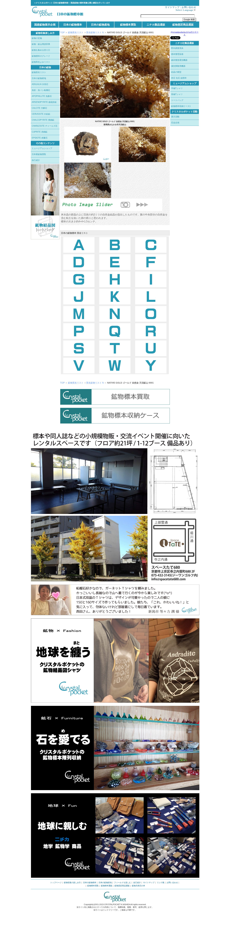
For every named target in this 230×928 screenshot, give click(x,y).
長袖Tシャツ (177, 94)
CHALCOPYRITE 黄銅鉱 (43, 120)
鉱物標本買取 (128, 24)
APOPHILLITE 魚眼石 (42, 96)
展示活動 (175, 116)
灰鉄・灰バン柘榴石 (41, 90)
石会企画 (175, 122)
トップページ (55, 883)
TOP (62, 32)
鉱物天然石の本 (138, 886)
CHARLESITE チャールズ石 (44, 126)
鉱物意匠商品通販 (183, 24)
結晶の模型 (176, 72)
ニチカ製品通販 (156, 24)
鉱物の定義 (37, 38)
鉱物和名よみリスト (41, 62)
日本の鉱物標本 (72, 24)
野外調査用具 (177, 48)
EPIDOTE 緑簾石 (40, 138)
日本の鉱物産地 (100, 24)
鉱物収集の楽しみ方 (72, 883)
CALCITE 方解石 (39, 108)
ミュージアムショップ (42, 148)
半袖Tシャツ (177, 88)
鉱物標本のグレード (41, 56)
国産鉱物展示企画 (45, 24)
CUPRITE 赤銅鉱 (39, 132)
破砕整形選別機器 (179, 60)
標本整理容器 (177, 54)
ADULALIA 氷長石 (40, 84)
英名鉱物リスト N (95, 32)
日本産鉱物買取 (39, 154)
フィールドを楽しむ (122, 883)
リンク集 (160, 883)
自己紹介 (36, 160)
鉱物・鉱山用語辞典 (41, 44)
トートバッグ (177, 100)
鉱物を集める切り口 (41, 50)
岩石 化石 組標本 (179, 78)
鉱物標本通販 (106, 886)
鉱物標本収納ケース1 (181, 106)
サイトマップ (172, 7)
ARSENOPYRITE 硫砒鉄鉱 (44, 102)
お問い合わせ (189, 7)
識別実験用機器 (178, 66)
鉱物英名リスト (39, 72)
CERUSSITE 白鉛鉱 (41, 114)
